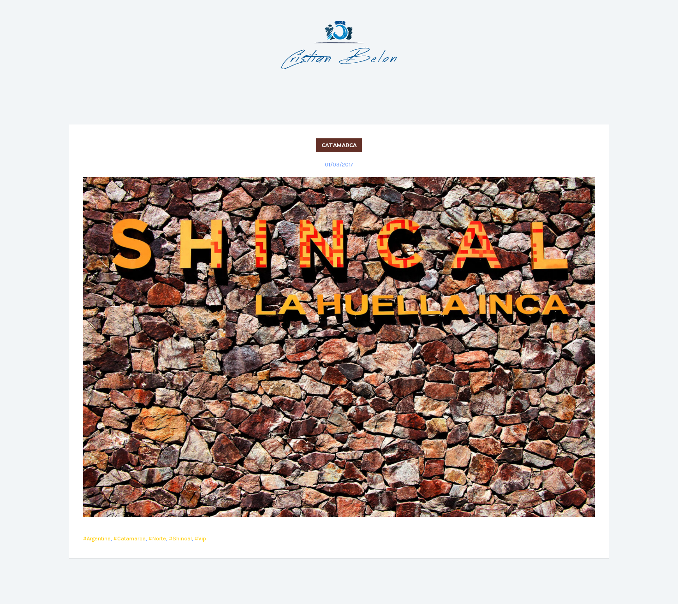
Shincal (182, 538)
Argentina (99, 538)
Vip (202, 538)
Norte (159, 538)
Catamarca (339, 145)
